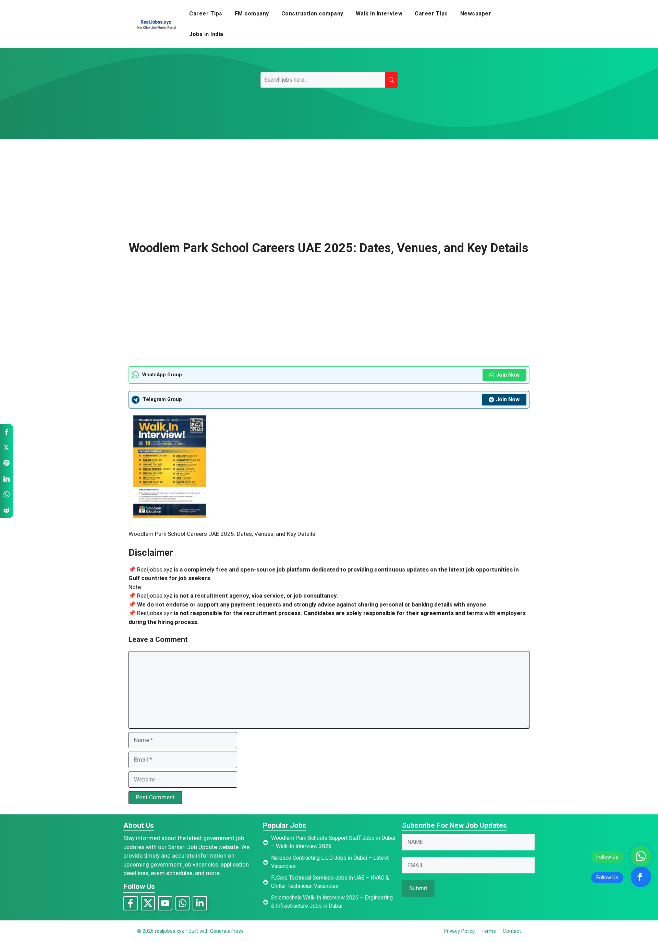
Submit (418, 888)
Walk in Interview (379, 13)
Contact (512, 931)
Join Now (508, 375)
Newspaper (475, 13)
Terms (489, 931)
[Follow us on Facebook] (641, 877)
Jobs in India (206, 34)
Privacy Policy (459, 931)
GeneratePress (227, 931)
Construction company (312, 13)
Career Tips (205, 13)
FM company (252, 13)
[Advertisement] (329, 190)
